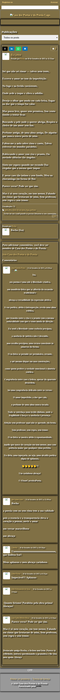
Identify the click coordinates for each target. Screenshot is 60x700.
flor (10, 210)
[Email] (25, 49)
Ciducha (14, 548)
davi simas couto (17, 500)
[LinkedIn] (11, 49)
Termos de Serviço (41, 678)
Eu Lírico (16, 55)
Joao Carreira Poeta (18, 268)
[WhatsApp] (18, 49)
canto (6, 210)
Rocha (22, 59)
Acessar (54, 2)
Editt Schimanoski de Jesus (21, 589)
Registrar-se (7, 2)
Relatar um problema (20, 678)
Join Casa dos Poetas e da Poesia (19, 254)
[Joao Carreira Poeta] (16, 271)
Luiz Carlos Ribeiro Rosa (20, 618)
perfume (33, 210)
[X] (5, 49)
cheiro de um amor (18, 210)
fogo (27, 210)
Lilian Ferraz (16, 574)
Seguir (55, 216)
